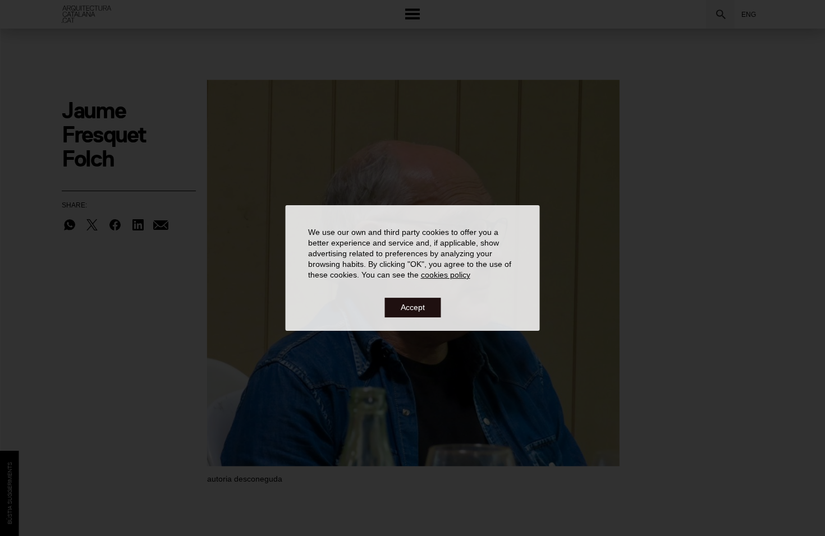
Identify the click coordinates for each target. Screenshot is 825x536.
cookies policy (445, 275)
